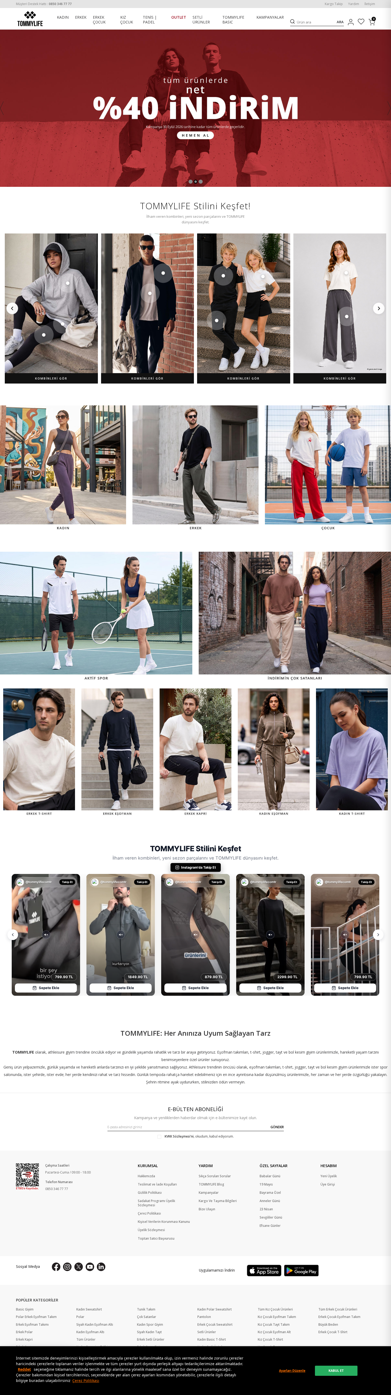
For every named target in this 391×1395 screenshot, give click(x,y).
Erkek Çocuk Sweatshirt (214, 1325)
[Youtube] (90, 1267)
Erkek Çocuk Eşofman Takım (339, 1317)
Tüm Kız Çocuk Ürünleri (275, 1309)
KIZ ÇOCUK (126, 20)
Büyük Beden (328, 1325)
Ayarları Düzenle (292, 1370)
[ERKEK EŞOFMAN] (117, 752)
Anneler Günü (270, 1201)
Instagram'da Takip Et (198, 867)
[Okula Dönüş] (195, 108)
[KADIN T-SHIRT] (352, 752)
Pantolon (204, 1317)
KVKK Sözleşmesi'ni (179, 1136)
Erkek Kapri (24, 1339)
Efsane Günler (270, 1226)
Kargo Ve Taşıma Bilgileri (218, 1201)
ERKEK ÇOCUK (99, 20)
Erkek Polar (24, 1332)
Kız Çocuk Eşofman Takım (277, 1317)
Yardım (353, 4)
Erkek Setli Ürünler (150, 1339)
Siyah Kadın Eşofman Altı (94, 1325)
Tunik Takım (146, 1309)
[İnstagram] (67, 1267)
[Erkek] (195, 468)
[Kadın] (63, 468)
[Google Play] (301, 1271)
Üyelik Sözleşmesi (151, 1230)
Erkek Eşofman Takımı (32, 1325)
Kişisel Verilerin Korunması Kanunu (164, 1222)
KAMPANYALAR (270, 17)
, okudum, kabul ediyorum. (199, 1136)
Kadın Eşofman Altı (90, 1332)
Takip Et (67, 882)
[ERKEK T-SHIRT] (39, 752)
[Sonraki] (379, 308)
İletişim (369, 4)
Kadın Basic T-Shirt (211, 1339)
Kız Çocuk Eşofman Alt (274, 1332)
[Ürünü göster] (68, 283)
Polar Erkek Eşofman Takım (36, 1317)
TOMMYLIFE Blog (211, 1184)
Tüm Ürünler (85, 1339)
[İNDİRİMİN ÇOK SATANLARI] (295, 617)
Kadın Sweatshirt (89, 1309)
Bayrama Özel (270, 1193)
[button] (191, 182)
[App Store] (264, 1271)
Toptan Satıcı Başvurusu (156, 1238)
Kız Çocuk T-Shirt (270, 1339)
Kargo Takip (334, 4)
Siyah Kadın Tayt (149, 1332)
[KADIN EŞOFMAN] (274, 752)
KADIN (63, 17)
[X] (78, 1267)
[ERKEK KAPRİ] (195, 752)
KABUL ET (336, 1370)
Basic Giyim (25, 1309)
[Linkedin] (101, 1267)
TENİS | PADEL (150, 20)
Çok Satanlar (146, 1317)
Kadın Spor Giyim (150, 1325)
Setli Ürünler (206, 1332)
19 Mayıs (266, 1184)
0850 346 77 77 (56, 1189)
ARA (340, 22)
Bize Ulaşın (207, 1209)
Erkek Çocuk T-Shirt (332, 1332)
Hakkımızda (146, 1176)
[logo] (30, 18)
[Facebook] (56, 1267)
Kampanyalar (209, 1193)
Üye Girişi (328, 1184)
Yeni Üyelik (329, 1176)
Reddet (24, 1369)
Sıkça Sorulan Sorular (215, 1176)
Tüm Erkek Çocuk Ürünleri (337, 1309)
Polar (80, 1317)
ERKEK (80, 17)
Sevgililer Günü (271, 1217)
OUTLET (178, 17)
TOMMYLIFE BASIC (233, 20)
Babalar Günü (270, 1176)
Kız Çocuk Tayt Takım (274, 1325)
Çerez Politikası (85, 1380)
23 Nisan (266, 1209)
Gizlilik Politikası (150, 1193)
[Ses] (46, 934)
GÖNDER (277, 1127)
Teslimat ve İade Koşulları (157, 1184)
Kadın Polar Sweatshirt (214, 1309)
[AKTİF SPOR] (96, 617)
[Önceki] (12, 308)
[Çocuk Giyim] (328, 468)
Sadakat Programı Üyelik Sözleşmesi (156, 1203)
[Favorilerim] (361, 22)
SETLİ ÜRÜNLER (201, 20)
